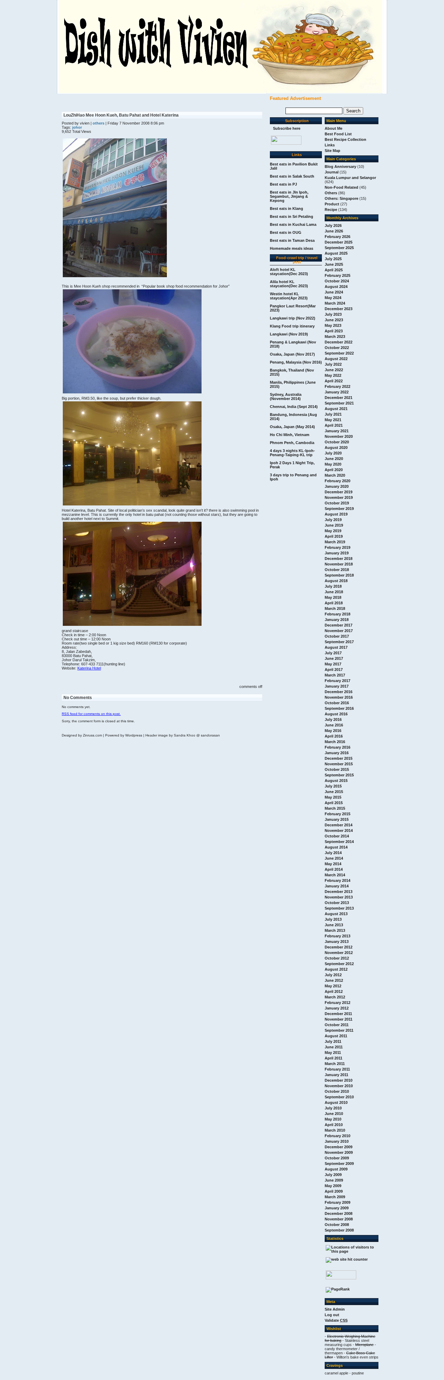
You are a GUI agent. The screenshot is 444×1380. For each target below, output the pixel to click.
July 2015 (333, 786)
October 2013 (337, 903)
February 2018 (337, 614)
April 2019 (334, 536)
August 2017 (336, 647)
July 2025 (333, 259)
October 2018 (337, 570)
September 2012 (339, 964)
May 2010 (333, 1119)
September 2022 (339, 353)
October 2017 (337, 636)
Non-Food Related (341, 187)
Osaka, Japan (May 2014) (292, 427)
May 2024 (333, 298)
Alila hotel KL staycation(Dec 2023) (289, 284)
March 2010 (335, 1130)
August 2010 (336, 1102)
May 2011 (333, 1052)
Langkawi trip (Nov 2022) (292, 318)
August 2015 (336, 780)
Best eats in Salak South (292, 176)
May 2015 (333, 797)
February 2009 (337, 1202)
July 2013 (333, 919)
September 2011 (339, 1030)
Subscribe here (286, 128)
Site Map (332, 150)
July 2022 (333, 364)
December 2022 (338, 342)
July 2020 (333, 453)
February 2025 (337, 275)
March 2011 (335, 1064)
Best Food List (338, 134)
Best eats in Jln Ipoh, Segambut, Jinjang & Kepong (289, 196)
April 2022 (334, 381)
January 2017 (337, 686)
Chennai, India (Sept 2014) (294, 406)
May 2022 (333, 375)
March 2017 (335, 675)
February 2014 (337, 880)
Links (330, 145)
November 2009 (339, 1152)
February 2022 (337, 386)
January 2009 (337, 1208)
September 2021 (339, 403)
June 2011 (334, 1047)
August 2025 (336, 253)
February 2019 (337, 547)
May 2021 (333, 420)
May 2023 (333, 325)
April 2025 (334, 270)
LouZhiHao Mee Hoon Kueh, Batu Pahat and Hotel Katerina (121, 115)
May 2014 (333, 864)
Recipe (331, 209)
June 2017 (334, 658)
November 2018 (339, 564)
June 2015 (334, 792)
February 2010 (337, 1136)
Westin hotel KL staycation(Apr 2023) (289, 296)
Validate (336, 1320)
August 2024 (336, 286)
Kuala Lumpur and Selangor (350, 178)
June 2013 (334, 925)
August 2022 (336, 359)
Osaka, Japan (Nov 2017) (292, 354)
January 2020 (337, 486)
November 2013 (339, 897)
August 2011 (336, 1036)
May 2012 (333, 986)
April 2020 (334, 470)
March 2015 (335, 808)
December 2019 (338, 492)
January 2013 (337, 941)
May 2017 (333, 664)
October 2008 (337, 1225)
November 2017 (339, 631)
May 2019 (333, 531)
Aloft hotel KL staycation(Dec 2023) (289, 271)
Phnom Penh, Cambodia (292, 443)
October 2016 (337, 703)
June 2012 (334, 980)
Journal (332, 172)
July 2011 (333, 1041)
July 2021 (333, 414)
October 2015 (337, 769)
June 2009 (334, 1180)
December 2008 (338, 1213)
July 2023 (333, 314)
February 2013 (337, 936)
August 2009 (336, 1169)
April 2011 (333, 1058)
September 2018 (339, 575)
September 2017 (339, 642)
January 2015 (337, 819)
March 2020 (335, 475)
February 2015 (337, 814)
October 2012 (337, 958)
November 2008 (339, 1219)
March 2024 (335, 303)
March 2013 (335, 930)
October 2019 (337, 503)
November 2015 (339, 764)
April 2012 (334, 991)
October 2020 (337, 442)
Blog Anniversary (340, 166)
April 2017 (334, 669)
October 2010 (337, 1091)
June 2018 (334, 592)
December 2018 (338, 558)
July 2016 (333, 719)
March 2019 (335, 542)
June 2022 (334, 370)
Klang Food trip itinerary (292, 326)
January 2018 (337, 619)
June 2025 (334, 264)
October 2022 (337, 348)
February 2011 (337, 1069)
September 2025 (339, 248)
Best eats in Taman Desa (292, 240)
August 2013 (336, 914)
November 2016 (339, 697)
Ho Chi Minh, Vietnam (289, 435)
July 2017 (333, 653)
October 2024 (337, 281)
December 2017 (338, 625)
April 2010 (334, 1125)
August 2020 (336, 447)
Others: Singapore (341, 198)
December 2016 (338, 692)
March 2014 (335, 875)
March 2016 (335, 742)
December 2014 (338, 825)
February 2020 (337, 481)
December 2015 (338, 758)
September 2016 (339, 708)
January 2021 (337, 431)
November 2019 (339, 497)
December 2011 (338, 1014)
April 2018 (334, 603)
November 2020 (339, 436)
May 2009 (333, 1186)
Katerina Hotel (89, 668)
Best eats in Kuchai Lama (293, 224)
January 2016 (337, 753)
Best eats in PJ (283, 184)
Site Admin (335, 1309)
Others (331, 193)
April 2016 (334, 736)
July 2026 (333, 225)
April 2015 (334, 803)
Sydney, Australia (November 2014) (285, 396)
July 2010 (333, 1108)
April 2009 (334, 1191)
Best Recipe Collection (345, 139)
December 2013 (338, 891)
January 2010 (337, 1141)
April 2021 (334, 425)
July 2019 (333, 520)
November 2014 (339, 830)
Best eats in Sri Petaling (291, 216)
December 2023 (338, 309)
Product (332, 204)
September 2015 (339, 775)
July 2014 (333, 853)
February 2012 (337, 1002)
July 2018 (333, 586)
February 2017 (337, 681)
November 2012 (339, 953)
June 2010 (334, 1113)
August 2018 (336, 581)
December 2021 (338, 397)
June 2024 (334, 292)
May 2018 (333, 597)
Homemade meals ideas (291, 248)
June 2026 (334, 231)
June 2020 (334, 459)
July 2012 (333, 975)
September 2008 (339, 1230)
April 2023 (334, 331)
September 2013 (339, 908)
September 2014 (339, 842)
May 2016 (333, 731)
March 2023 (335, 336)
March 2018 (335, 608)
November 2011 (338, 1019)
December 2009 (338, 1147)
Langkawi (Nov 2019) (289, 334)
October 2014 (337, 836)
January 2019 (337, 553)
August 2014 (336, 847)
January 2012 (337, 1008)
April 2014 (334, 869)
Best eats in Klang (286, 208)
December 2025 (338, 242)
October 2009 (337, 1158)
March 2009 (335, 1197)
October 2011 (337, 1025)
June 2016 (334, 725)
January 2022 (337, 392)
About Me (333, 128)
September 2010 (339, 1097)
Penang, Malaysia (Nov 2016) (296, 362)
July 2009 (333, 1175)
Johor (77, 127)
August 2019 (336, 514)
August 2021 (336, 409)
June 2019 (334, 525)
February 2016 (337, 747)
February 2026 (337, 237)
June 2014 (334, 858)
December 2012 (338, 947)
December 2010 (338, 1080)
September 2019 (339, 508)
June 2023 (334, 320)
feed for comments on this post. (91, 714)
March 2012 (335, 997)
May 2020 (333, 464)
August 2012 (336, 969)
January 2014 (337, 886)
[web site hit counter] (347, 1259)
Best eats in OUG (285, 232)
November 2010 (339, 1086)
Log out (332, 1315)
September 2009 (339, 1163)
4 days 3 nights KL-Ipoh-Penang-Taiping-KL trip (292, 453)
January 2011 (336, 1075)
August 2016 (336, 714)
